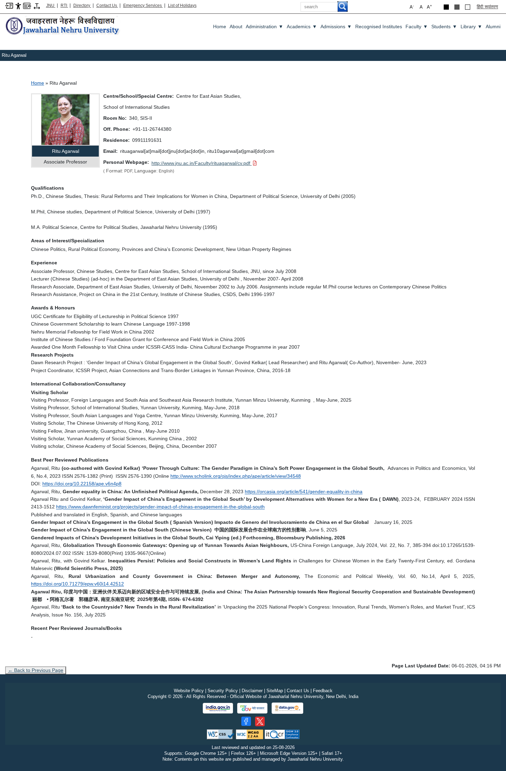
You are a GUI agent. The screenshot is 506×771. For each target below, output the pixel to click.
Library (471, 26)
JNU (50, 5)
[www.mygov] (252, 708)
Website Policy (189, 690)
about (236, 26)
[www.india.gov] (218, 708)
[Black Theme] (446, 7)
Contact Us (107, 5)
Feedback (323, 690)
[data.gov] (287, 708)
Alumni (493, 26)
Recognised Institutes (378, 26)
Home (219, 26)
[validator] (220, 734)
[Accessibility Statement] (18, 5)
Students (444, 26)
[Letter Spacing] (36, 5)
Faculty (416, 26)
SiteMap (274, 690)
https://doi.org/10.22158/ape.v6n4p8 (82, 483)
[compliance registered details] (282, 734)
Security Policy (223, 690)
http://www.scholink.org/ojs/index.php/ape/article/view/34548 (235, 476)
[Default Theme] (467, 7)
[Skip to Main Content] (9, 5)
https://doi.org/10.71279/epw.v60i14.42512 (77, 584)
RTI (64, 5)
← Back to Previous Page (35, 670)
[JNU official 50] (260, 721)
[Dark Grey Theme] (457, 7)
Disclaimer (252, 690)
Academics (302, 26)
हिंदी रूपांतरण (487, 6)
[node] (63, 26)
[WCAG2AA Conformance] (249, 734)
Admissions (336, 26)
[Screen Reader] (27, 5)
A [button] (429, 7)
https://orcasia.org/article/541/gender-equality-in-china (303, 491)
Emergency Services (143, 5)
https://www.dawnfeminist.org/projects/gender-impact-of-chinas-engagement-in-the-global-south (160, 506)
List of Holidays (182, 5)
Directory (82, 5)
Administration (264, 26)
